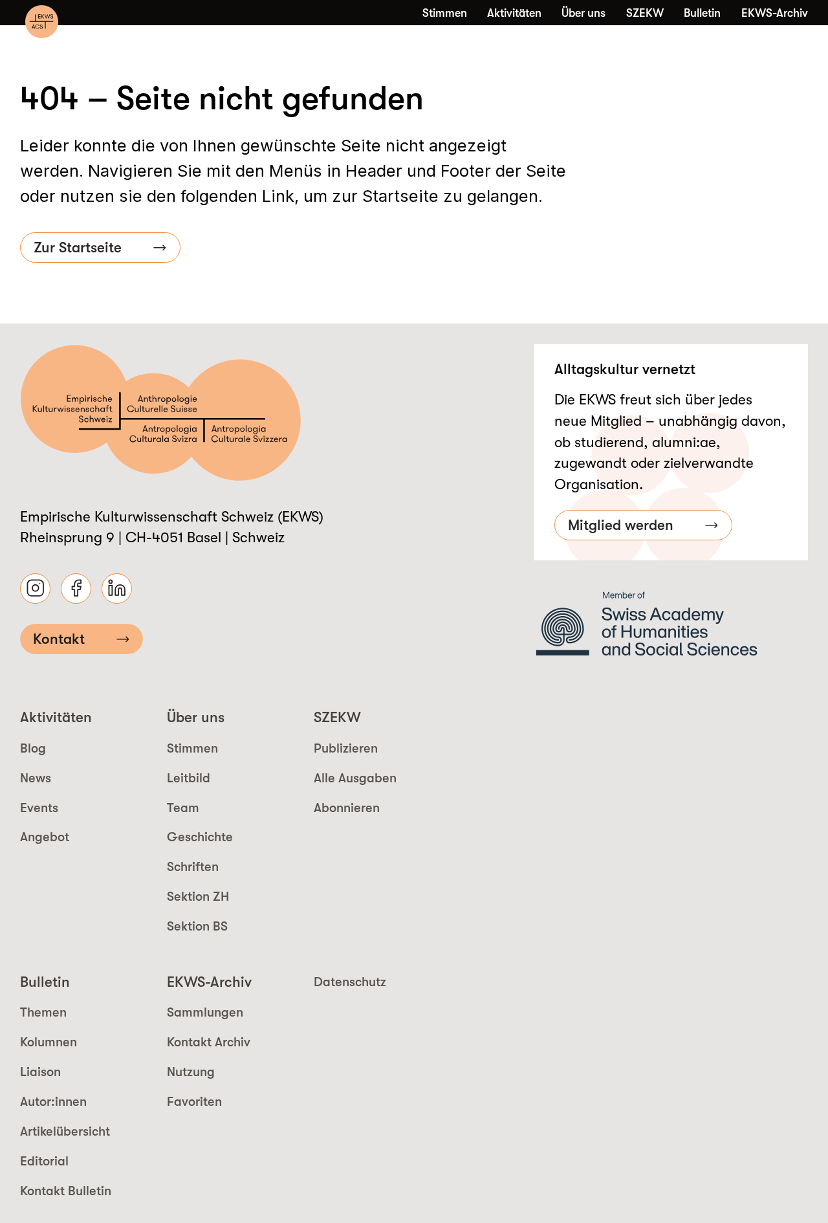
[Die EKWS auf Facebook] (76, 588)
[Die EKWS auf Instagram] (35, 588)
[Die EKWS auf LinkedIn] (117, 588)
